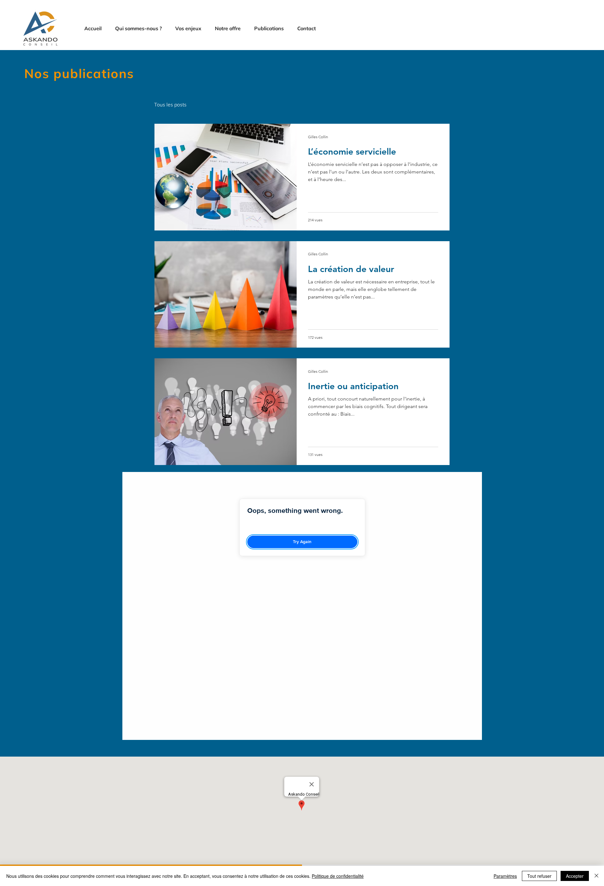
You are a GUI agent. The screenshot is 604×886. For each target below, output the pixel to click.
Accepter (575, 876)
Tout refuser (539, 876)
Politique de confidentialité (338, 876)
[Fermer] (596, 876)
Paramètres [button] (505, 876)
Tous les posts (170, 104)
